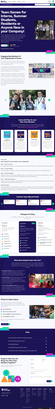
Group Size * (32, 367)
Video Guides (34, 393)
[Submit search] (45, 1)
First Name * (32, 359)
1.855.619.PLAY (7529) (51, 2)
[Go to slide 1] (25, 111)
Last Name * (44, 359)
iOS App (27, 398)
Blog (32, 390)
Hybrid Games (22, 394)
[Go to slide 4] (29, 111)
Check (52, 4)
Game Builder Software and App (28, 391)
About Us (39, 390)
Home (2, 6)
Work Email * (32, 363)
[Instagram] (5, 395)
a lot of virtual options (29, 127)
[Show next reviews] (53, 204)
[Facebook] (2, 395)
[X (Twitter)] (3, 395)
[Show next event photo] (49, 100)
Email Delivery (34, 394)
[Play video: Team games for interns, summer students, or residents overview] (41, 70)
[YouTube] (7, 395)
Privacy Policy (51, 390)
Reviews (39, 395)
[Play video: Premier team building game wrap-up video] (41, 281)
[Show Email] (50, 408)
